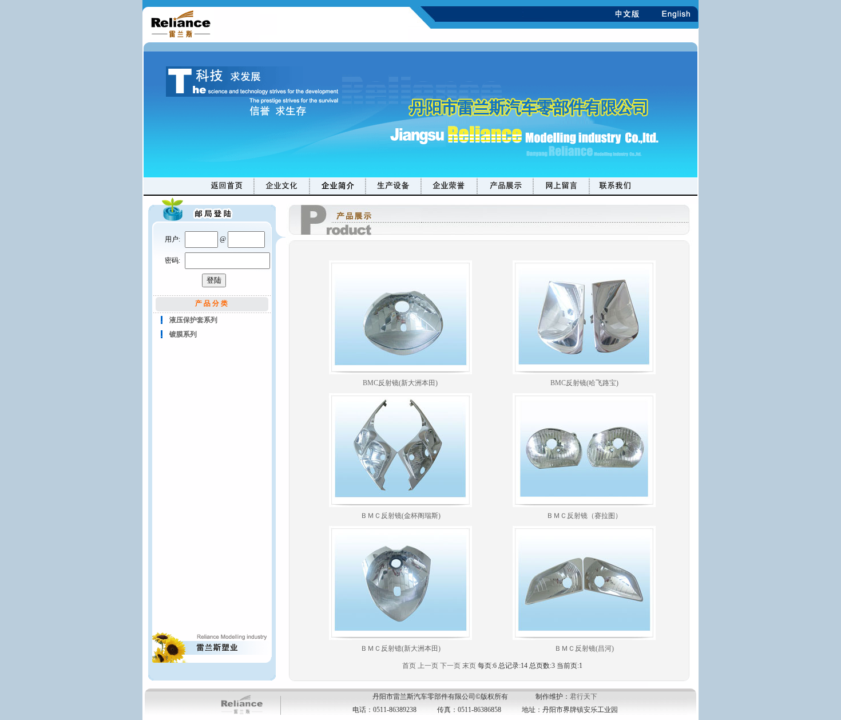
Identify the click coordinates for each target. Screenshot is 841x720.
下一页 (450, 666)
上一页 (428, 666)
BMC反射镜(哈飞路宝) (584, 383)
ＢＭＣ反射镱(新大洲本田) (400, 648)
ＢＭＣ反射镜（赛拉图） (584, 516)
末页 (469, 666)
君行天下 (583, 697)
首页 (409, 666)
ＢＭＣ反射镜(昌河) (584, 648)
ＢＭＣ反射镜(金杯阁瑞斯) (400, 516)
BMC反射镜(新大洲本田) (400, 383)
